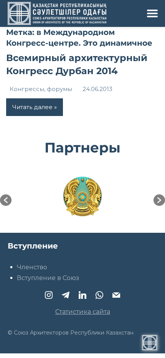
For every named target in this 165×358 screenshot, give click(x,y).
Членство (32, 267)
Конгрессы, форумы (41, 89)
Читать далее (32, 107)
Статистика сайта (82, 311)
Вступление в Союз (48, 278)
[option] (82, 196)
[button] (6, 200)
